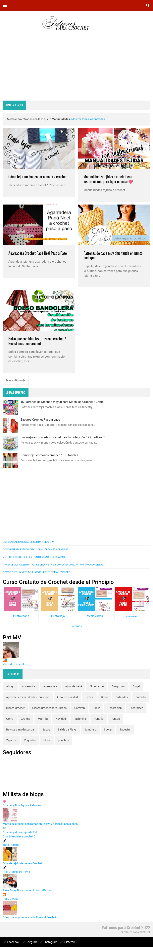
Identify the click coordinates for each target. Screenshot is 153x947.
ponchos (63, 740)
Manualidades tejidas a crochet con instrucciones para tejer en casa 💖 (108, 179)
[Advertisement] (76, 70)
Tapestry (125, 729)
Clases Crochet (15, 708)
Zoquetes (30, 740)
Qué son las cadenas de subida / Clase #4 (28, 542)
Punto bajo (58, 616)
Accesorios (28, 686)
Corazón (79, 708)
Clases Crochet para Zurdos (49, 708)
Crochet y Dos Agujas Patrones (22, 805)
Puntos (115, 718)
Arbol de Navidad (67, 697)
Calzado (140, 697)
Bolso (104, 697)
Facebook (12, 942)
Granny (25, 718)
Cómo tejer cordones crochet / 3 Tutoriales (49, 455)
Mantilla (43, 718)
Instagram (50, 942)
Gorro (9, 718)
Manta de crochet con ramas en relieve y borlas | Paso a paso (40, 823)
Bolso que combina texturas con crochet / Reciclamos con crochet (37, 341)
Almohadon (96, 686)
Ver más (77, 626)
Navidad (61, 718)
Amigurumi (118, 686)
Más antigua (14, 380)
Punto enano (21, 616)
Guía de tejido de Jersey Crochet (22, 863)
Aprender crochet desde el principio (27, 697)
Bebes (89, 697)
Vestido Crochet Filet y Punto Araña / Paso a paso (34, 557)
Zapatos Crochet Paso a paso (40, 419)
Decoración (115, 708)
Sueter (108, 729)
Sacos (46, 729)
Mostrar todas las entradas (88, 119)
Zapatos (11, 740)
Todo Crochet (11, 844)
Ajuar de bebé (73, 686)
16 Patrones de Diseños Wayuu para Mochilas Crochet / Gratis (62, 402)
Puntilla (98, 718)
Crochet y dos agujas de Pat (20, 832)
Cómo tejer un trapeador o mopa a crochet (37, 177)
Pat (5, 660)
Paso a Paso (10, 898)
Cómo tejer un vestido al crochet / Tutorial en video (36, 572)
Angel (136, 686)
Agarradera (50, 686)
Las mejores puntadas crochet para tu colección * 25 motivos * (63, 437)
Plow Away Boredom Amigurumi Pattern (28, 890)
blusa (46, 740)
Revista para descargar (20, 729)
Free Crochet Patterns (16, 871)
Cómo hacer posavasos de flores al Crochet (29, 917)
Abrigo (10, 686)
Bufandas (122, 697)
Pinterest (70, 942)
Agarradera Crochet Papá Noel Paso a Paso (37, 253)
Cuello (96, 708)
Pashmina (80, 718)
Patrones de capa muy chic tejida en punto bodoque (112, 255)
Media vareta (95, 616)
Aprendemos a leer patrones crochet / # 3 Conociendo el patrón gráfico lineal (53, 564)
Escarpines (136, 708)
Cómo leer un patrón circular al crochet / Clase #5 (35, 549)
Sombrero (90, 729)
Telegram (31, 942)
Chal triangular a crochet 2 (19, 836)
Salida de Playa (67, 729)
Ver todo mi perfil (13, 664)
